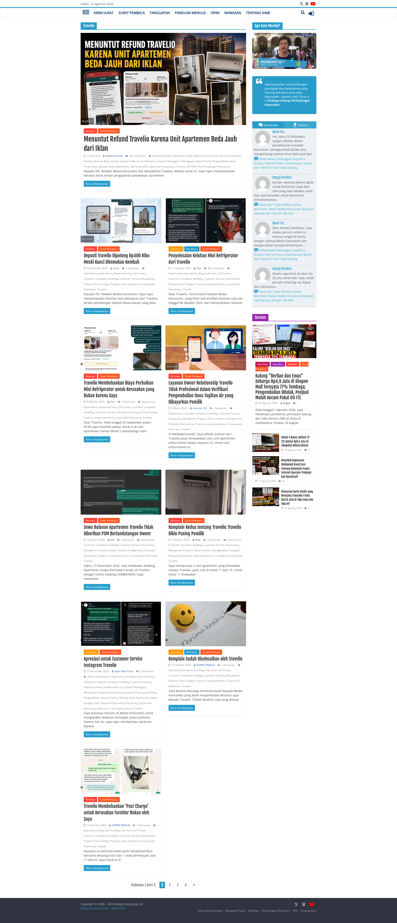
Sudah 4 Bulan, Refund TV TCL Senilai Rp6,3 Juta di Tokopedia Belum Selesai (295, 441)
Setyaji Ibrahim (282, 177)
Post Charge (102, 284)
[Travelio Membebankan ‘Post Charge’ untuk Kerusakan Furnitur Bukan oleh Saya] (121, 771)
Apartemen (90, 273)
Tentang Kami (258, 13)
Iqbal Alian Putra (124, 671)
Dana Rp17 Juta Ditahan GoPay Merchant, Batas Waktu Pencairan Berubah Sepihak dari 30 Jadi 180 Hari (284, 209)
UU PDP (191, 166)
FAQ (295, 910)
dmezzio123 (200, 408)
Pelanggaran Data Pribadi (195, 161)
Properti (115, 284)
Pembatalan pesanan (121, 692)
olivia (116, 268)
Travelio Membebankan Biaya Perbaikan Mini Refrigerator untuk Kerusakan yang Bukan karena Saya (119, 389)
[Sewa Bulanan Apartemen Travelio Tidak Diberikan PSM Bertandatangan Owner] (121, 492)
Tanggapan (160, 13)
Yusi (198, 268)
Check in (88, 682)
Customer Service (217, 156)
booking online (134, 676)
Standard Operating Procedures (119, 703)
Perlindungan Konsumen (276, 910)
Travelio (180, 166)
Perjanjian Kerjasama (181, 424)
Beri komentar (137, 156)
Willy (198, 540)
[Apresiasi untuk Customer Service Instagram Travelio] (121, 623)
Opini (215, 13)
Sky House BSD (139, 166)
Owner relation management (224, 418)
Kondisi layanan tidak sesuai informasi (133, 161)
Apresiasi (176, 249)
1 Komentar (132, 268)
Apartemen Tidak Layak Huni (189, 156)
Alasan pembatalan (98, 676)
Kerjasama (175, 418)
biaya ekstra (105, 273)
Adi (112, 540)
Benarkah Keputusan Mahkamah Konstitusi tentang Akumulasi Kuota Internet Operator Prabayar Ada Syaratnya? (296, 468)
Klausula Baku (101, 161)
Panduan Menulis (190, 13)
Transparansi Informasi (143, 555)
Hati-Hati (262, 364)
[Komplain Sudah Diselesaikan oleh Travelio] (205, 623)
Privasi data (90, 166)
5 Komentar (143, 825)
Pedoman (253, 910)
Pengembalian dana (223, 161)
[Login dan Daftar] (311, 13)
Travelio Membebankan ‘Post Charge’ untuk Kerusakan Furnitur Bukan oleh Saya (116, 812)
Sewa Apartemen (118, 166)
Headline (278, 364)
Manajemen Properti (129, 412)
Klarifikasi (191, 249)
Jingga (286, 403)
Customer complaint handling (101, 278)
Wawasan (232, 13)
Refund (103, 166)
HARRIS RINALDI (205, 665)
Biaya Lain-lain (122, 273)
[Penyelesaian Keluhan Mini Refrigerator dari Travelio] (205, 220)
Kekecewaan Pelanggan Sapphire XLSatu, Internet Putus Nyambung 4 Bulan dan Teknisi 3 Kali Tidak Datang (283, 163)
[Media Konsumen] (86, 12)
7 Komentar (214, 540)
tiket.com (102, 708)
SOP (97, 703)
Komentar (271, 125)
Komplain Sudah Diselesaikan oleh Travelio (205, 659)
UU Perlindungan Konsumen (213, 166)
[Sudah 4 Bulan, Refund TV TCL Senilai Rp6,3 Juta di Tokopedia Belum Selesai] (265, 435)
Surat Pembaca (131, 13)
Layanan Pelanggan (168, 161)
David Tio (278, 132)
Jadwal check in (113, 687)
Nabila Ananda (114, 156)
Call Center (139, 273)
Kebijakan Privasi (235, 910)
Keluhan (90, 131)
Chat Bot (149, 676)
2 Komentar (220, 408)
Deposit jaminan (93, 687)
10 (283, 481)
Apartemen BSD (161, 156)
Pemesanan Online (146, 692)
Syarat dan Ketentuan (161, 166)
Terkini (302, 125)
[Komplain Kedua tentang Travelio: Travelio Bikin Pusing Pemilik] (205, 492)
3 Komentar (128, 401)
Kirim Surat (104, 13)
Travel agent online (120, 708)
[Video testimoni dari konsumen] (284, 51)
